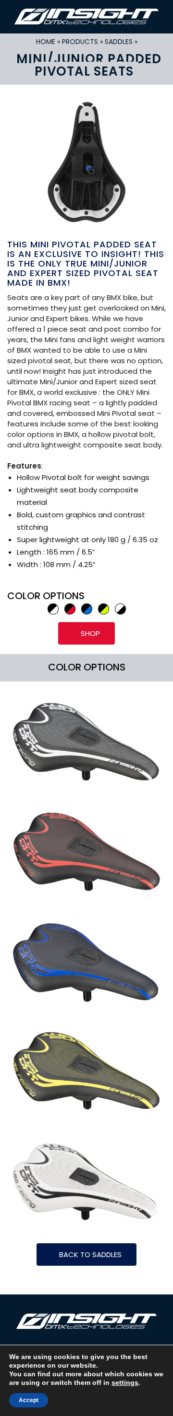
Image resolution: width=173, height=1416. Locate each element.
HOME (45, 41)
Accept (28, 1400)
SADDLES (119, 41)
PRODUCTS (80, 41)
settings (124, 1382)
